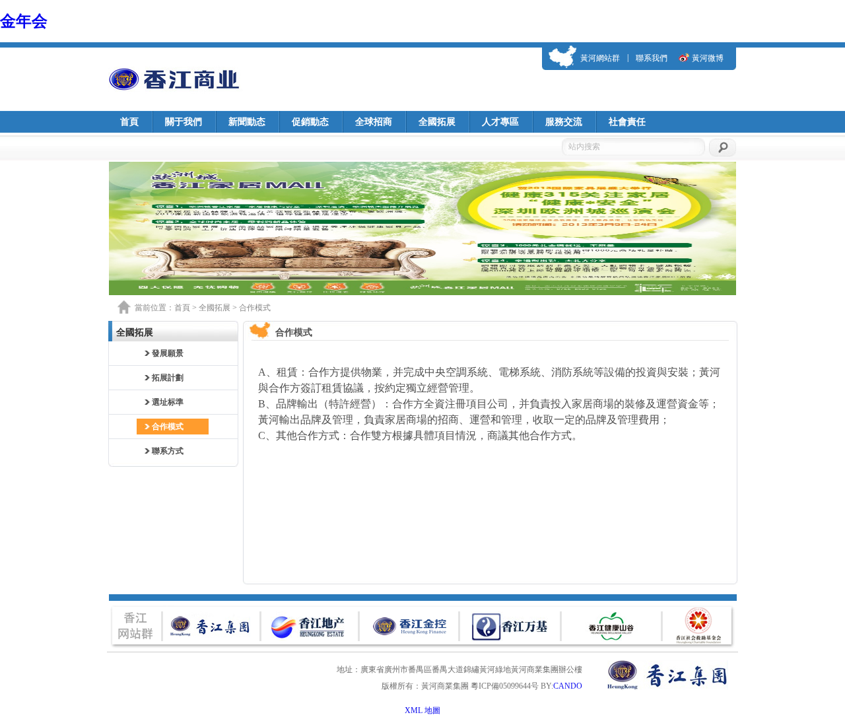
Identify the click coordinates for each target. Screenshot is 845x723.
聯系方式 (168, 451)
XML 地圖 (422, 710)
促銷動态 (310, 122)
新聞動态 (246, 122)
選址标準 (168, 402)
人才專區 (500, 122)
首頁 (129, 122)
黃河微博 (708, 58)
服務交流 (563, 122)
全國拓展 (437, 122)
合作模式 (168, 426)
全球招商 (373, 122)
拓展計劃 (168, 377)
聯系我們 (651, 58)
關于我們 (183, 122)
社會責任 (627, 122)
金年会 (24, 21)
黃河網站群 (600, 58)
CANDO (567, 686)
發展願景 (168, 353)
